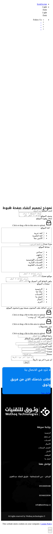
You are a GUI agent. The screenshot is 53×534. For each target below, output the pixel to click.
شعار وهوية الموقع (44, 218)
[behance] (46, 422)
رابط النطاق (47, 336)
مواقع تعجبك (46, 276)
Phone (49, 354)
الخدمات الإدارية (35, 262)
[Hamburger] (51, 203)
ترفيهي (39, 255)
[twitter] (44, 422)
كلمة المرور (47, 346)
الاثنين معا (38, 238)
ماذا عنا (39, 292)
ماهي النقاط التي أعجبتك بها (40, 281)
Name (49, 349)
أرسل (27, 362)
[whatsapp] (50, 422)
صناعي (39, 252)
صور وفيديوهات (45, 326)
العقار (39, 257)
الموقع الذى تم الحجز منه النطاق (38, 338)
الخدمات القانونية (35, 265)
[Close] (50, 155)
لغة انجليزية (37, 236)
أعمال (39, 299)
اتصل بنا (39, 297)
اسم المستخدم (45, 344)
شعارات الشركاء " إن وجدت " (39, 317)
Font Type (48, 244)
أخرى (40, 267)
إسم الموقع (47, 211)
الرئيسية (38, 289)
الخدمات (38, 294)
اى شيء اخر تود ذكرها (42, 360)
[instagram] (48, 422)
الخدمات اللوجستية (34, 260)
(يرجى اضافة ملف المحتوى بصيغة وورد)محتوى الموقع (29, 308)
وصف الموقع (46, 216)
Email (49, 352)
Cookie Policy (46, 524)
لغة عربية (38, 233)
